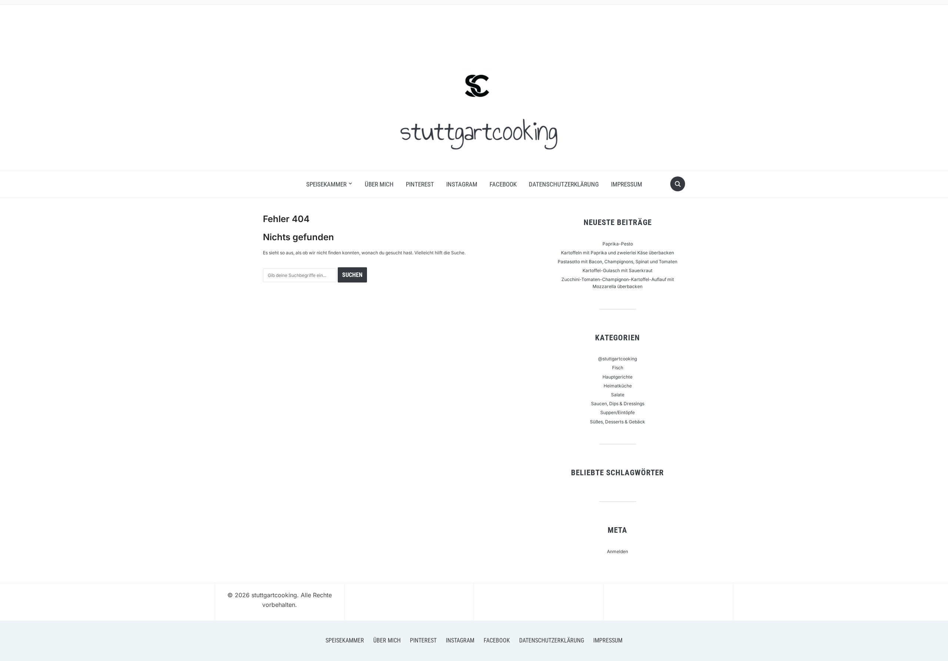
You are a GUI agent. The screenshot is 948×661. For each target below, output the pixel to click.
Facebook (503, 184)
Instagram (461, 184)
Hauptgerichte (617, 377)
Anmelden (617, 551)
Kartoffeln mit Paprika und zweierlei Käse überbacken (617, 252)
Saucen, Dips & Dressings (617, 403)
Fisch (617, 367)
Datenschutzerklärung (564, 184)
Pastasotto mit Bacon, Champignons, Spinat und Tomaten (617, 261)
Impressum (626, 184)
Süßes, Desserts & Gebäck (617, 421)
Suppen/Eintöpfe (617, 412)
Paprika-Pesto (617, 244)
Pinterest (420, 184)
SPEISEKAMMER (326, 184)
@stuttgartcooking (617, 358)
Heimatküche (618, 386)
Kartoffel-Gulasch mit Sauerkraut (617, 270)
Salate (617, 394)
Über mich (379, 184)
